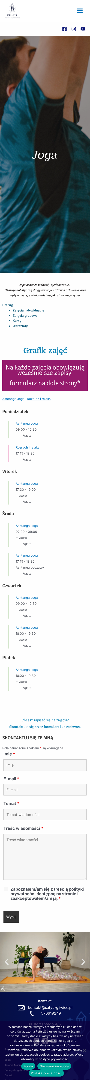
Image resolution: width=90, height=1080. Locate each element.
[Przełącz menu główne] (80, 11)
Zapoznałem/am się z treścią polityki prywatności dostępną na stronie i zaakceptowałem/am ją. (47, 894)
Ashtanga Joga (13, 399)
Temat (11, 803)
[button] (6, 961)
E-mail (11, 778)
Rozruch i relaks (39, 399)
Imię (9, 753)
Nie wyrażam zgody (54, 1066)
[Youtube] (83, 28)
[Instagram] (73, 28)
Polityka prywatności (46, 1073)
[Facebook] (64, 28)
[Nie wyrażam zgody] (84, 1050)
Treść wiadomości (23, 828)
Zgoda (28, 1066)
